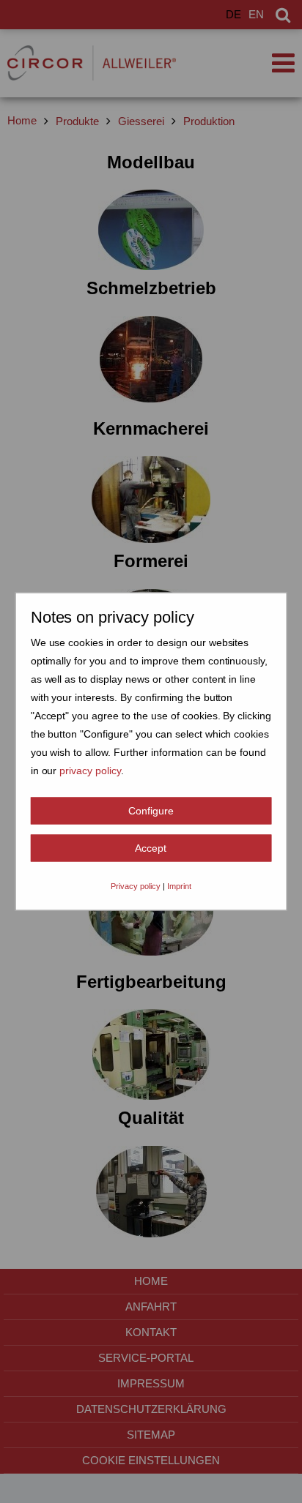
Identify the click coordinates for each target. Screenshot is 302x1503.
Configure (151, 811)
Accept (150, 848)
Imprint (179, 886)
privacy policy (90, 770)
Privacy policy (136, 886)
